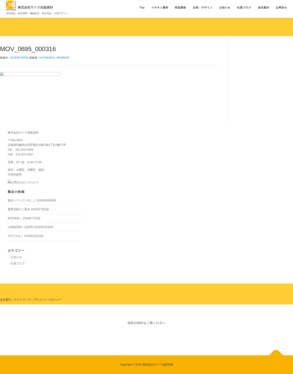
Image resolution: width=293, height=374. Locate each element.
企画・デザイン (202, 7)
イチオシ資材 (159, 7)
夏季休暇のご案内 (19, 209)
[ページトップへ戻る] (276, 355)
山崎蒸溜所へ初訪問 (20, 227)
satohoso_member (54, 57)
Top (142, 7)
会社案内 (263, 7)
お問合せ (281, 7)
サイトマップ (22, 299)
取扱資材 (180, 7)
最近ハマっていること (22, 200)
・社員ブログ (16, 263)
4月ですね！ (15, 236)
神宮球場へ (15, 218)
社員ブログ (244, 7)
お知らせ (224, 7)
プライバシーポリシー (47, 299)
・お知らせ (15, 257)
